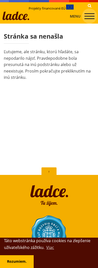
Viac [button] (50, 247)
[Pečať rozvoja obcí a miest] (49, 232)
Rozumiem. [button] (17, 261)
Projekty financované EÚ (47, 8)
